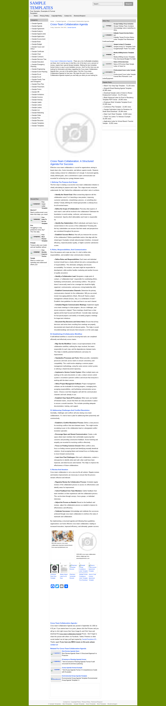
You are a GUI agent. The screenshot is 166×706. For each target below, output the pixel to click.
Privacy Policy (44, 16)
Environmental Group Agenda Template (74, 676)
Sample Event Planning (39, 72)
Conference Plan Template (112, 107)
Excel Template (91, 704)
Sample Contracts (38, 57)
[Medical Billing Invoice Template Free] (108, 54)
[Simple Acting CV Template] (108, 46)
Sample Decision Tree (39, 59)
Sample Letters (37, 105)
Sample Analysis (37, 31)
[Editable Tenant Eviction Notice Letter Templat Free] (108, 35)
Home (36, 16)
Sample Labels (37, 102)
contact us (54, 645)
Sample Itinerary (37, 100)
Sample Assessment (38, 39)
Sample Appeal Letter (39, 34)
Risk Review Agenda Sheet (70, 651)
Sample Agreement (38, 28)
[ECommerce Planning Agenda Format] (56, 661)
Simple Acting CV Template (122, 44)
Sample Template (79, 704)
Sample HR (35, 92)
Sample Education (38, 62)
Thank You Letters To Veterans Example (117, 116)
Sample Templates (38, 123)
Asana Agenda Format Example (72, 667)
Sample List (36, 110)
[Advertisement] (75, 44)
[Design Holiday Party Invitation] (108, 25)
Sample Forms (36, 89)
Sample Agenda (61, 21)
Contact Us (68, 16)
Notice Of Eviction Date (121, 62)
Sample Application (38, 36)
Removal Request (79, 16)
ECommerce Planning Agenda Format (74, 659)
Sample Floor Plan (38, 84)
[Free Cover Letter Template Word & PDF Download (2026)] (36, 203)
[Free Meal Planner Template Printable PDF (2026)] (36, 236)
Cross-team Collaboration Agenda (61, 61)
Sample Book (36, 41)
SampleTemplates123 (89, 639)
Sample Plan (36, 118)
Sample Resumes (37, 120)
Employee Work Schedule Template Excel (117, 102)
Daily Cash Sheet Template (113, 114)
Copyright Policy (56, 16)
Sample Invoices (37, 97)
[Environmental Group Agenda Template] (56, 679)
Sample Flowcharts (38, 87)
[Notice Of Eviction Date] (108, 63)
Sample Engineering (38, 69)
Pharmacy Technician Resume (72, 576)
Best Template (101, 704)
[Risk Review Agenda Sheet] (56, 653)
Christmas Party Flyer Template (53, 576)
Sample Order (36, 115)
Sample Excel (36, 74)
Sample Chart (36, 54)
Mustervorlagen (112, 704)
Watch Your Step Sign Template (114, 86)
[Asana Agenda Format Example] (56, 669)
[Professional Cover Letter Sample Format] (108, 72)
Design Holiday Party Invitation (123, 24)
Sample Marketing (38, 113)
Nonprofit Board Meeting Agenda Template (117, 88)
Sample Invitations (38, 94)
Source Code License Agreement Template (92, 577)
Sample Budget (37, 44)
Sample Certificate (38, 51)
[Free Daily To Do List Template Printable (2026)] (36, 219)
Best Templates (67, 704)
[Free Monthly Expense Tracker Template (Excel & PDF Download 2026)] (36, 252)
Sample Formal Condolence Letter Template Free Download (83, 577)
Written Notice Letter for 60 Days (64, 576)
